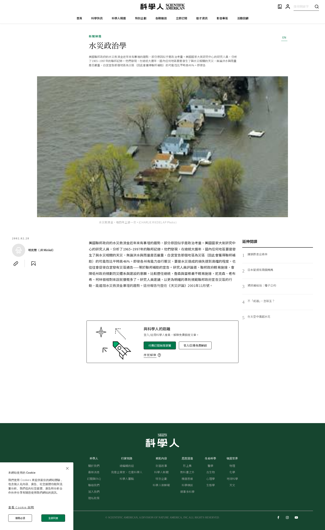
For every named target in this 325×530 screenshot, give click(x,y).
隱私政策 (94, 498)
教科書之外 (187, 472)
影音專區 (222, 18)
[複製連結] (16, 263)
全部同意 (53, 518)
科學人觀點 (127, 479)
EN (284, 37)
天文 (232, 485)
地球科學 (232, 479)
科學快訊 (97, 18)
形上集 (187, 466)
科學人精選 (119, 18)
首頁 (79, 18)
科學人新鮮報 (161, 485)
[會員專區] (288, 6)
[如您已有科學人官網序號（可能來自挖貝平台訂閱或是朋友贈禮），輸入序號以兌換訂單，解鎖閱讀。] (159, 355)
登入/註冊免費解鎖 (195, 345)
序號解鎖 (150, 355)
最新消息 (94, 472)
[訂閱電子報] (280, 6)
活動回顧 (243, 18)
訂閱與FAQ (94, 479)
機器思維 (187, 479)
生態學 (210, 485)
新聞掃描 (95, 36)
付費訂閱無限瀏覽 (159, 345)
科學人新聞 (161, 472)
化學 (232, 472)
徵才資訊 (202, 18)
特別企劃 (141, 18)
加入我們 (94, 492)
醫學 (210, 466)
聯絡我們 (94, 485)
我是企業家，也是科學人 (127, 472)
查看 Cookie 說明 (21, 507)
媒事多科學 (187, 492)
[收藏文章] (33, 263)
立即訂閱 (181, 18)
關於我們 (94, 466)
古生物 (210, 472)
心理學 (210, 479)
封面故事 (161, 466)
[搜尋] (316, 6)
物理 (232, 466)
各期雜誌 (161, 18)
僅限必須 (20, 518)
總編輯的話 (127, 466)
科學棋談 (187, 485)
